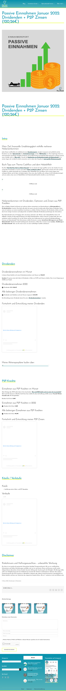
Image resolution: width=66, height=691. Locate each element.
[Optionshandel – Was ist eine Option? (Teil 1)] (25, 679)
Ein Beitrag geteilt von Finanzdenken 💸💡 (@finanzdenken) (19, 350)
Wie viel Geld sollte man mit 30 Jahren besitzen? (35, 668)
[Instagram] (8, 677)
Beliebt (33, 657)
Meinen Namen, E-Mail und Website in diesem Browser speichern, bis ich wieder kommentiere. (26, 639)
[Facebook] (3, 677)
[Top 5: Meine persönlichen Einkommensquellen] (25, 663)
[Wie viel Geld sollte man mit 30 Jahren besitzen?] (25, 668)
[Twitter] (5, 677)
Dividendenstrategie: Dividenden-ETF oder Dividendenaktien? (33, 674)
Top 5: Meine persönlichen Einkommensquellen (34, 663)
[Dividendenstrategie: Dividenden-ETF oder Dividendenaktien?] (25, 674)
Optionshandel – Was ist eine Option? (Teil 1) (35, 680)
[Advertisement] (33, 243)
